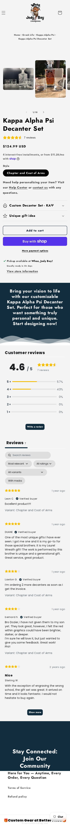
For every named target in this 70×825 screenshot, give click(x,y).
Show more (35, 712)
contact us (40, 187)
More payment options (35, 250)
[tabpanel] (35, 585)
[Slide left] (26, 112)
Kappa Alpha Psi (45, 34)
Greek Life (28, 34)
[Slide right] (43, 112)
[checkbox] (15, 480)
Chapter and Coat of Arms (26, 173)
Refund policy (17, 796)
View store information (22, 271)
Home (17, 34)
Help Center (18, 187)
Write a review (35, 426)
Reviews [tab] (16, 443)
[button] (8, 13)
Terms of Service (19, 788)
